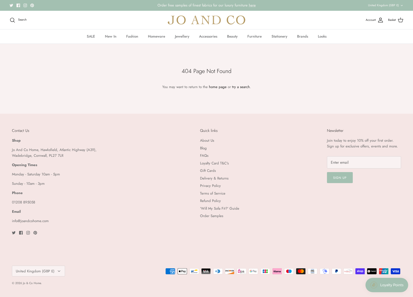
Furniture (254, 36)
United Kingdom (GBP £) (383, 5)
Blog (203, 148)
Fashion (132, 36)
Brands (302, 36)
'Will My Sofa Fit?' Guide (219, 208)
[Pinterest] (32, 5)
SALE (91, 36)
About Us (207, 140)
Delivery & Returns (214, 178)
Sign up (340, 177)
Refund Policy (210, 200)
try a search (241, 87)
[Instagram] (25, 5)
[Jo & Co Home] (206, 20)
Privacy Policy (210, 185)
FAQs (204, 155)
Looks (322, 36)
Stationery (279, 36)
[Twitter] (11, 5)
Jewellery (182, 36)
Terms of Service (212, 193)
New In (110, 36)
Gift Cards (208, 170)
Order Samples (211, 216)
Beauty (232, 36)
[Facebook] (18, 5)
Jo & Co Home (32, 283)
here (252, 5)
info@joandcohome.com (30, 221)
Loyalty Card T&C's (214, 163)
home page (218, 87)
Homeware (156, 36)
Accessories (208, 36)
